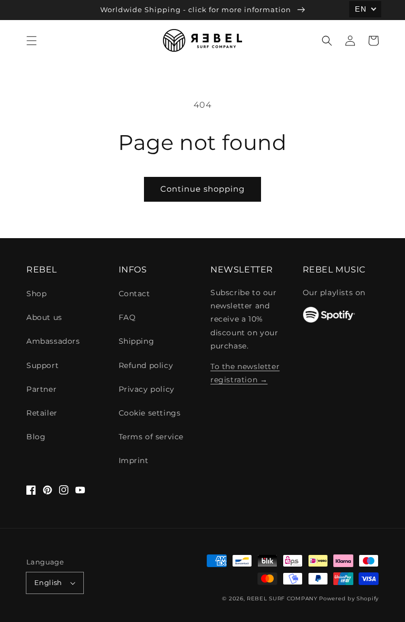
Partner (41, 389)
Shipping (137, 341)
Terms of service (151, 436)
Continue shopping (202, 189)
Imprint (134, 460)
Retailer (41, 413)
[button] (31, 40)
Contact (134, 293)
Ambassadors (53, 341)
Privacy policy (147, 389)
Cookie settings (150, 413)
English (48, 582)
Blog (35, 436)
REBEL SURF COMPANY (282, 598)
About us (44, 317)
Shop (36, 293)
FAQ (127, 317)
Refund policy (146, 365)
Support (42, 365)
